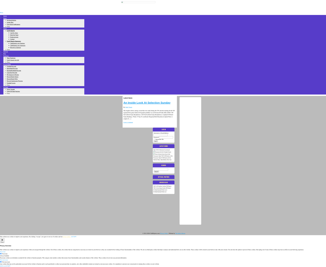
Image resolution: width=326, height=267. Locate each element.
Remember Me (160, 139)
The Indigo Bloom (180, 233)
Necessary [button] (3, 252)
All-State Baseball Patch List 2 (160, 190)
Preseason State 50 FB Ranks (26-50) (162, 158)
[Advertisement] (187, 4)
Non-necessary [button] (4, 260)
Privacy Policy (164, 233)
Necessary (5, 254)
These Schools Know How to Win (162, 154)
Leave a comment (128, 122)
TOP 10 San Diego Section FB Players (162, 188)
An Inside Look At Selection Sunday (146, 102)
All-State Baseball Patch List (159, 191)
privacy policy (66, 237)
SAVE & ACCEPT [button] (5, 266)
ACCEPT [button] (73, 237)
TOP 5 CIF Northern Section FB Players (162, 186)
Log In (155, 141)
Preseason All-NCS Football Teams (163, 152)
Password (156, 137)
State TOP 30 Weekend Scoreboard (161, 150)
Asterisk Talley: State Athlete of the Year (162, 159)
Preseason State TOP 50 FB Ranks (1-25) (163, 156)
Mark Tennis (128, 107)
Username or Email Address (161, 133)
